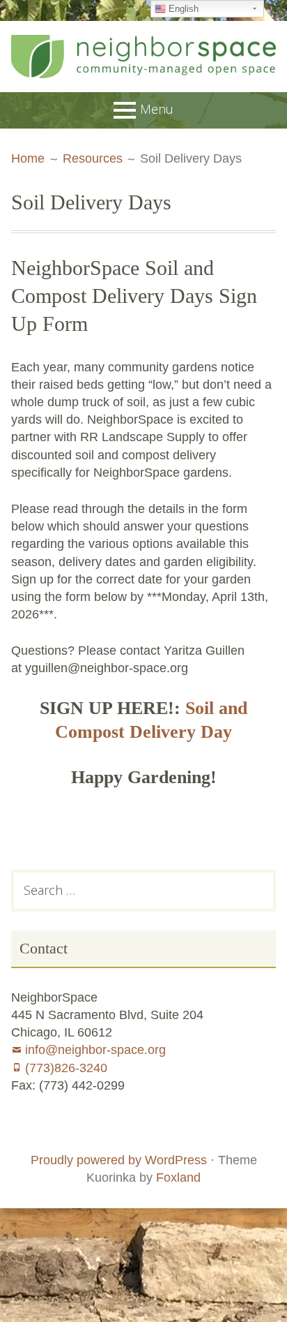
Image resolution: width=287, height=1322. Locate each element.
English (182, 8)
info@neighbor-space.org (95, 1050)
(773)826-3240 (66, 1068)
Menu (156, 108)
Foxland (178, 1177)
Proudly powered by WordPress (119, 1160)
